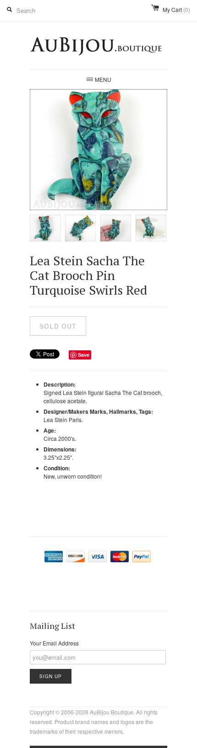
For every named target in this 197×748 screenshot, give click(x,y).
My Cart (176, 9)
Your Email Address (54, 643)
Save (83, 354)
